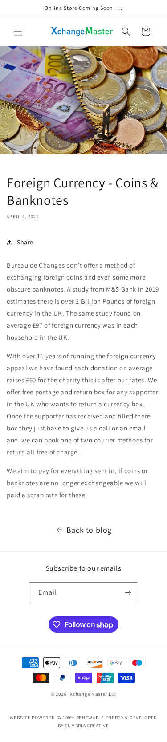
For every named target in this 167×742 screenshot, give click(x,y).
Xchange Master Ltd (93, 694)
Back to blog (89, 530)
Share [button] (25, 242)
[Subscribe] (128, 592)
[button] (18, 31)
